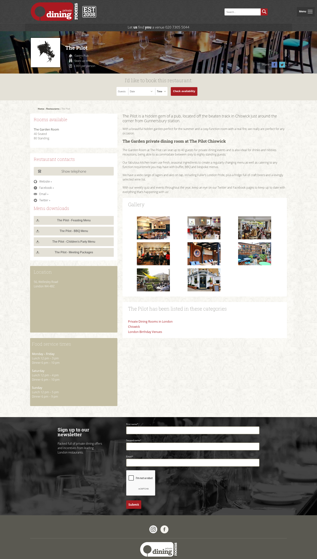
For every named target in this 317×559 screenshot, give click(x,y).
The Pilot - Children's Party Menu (73, 241)
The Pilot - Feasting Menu (74, 220)
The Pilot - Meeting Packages (74, 252)
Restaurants (52, 108)
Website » (45, 181)
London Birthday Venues (145, 332)
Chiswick (134, 327)
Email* (129, 456)
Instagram (153, 529)
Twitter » (44, 200)
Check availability (184, 91)
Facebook (274, 65)
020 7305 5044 (177, 27)
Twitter (282, 65)
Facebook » (46, 188)
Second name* (133, 440)
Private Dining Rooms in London (150, 321)
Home (41, 108)
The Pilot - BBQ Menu (74, 231)
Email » (43, 194)
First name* (132, 424)
